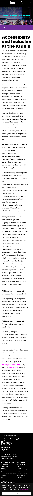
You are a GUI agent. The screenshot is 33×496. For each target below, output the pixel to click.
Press (2, 477)
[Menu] (2, 2)
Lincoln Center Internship (8, 474)
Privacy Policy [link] (24, 489)
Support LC (4, 475)
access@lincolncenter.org (11, 365)
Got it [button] (16, 493)
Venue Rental (21, 464)
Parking (19, 466)
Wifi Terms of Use (22, 472)
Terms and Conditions (23, 470)
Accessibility (4, 470)
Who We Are (4, 464)
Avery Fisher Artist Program (9, 456)
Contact (19, 477)
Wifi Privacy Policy (22, 474)
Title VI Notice (21, 475)
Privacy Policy (21, 468)
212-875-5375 (13, 368)
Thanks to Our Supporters (9, 435)
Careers (3, 472)
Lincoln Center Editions (7, 458)
